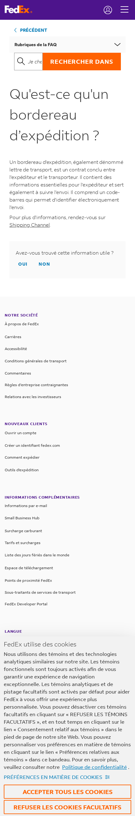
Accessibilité (16, 348)
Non (44, 264)
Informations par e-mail (26, 505)
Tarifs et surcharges (22, 542)
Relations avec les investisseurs (33, 396)
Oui (22, 264)
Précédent (33, 30)
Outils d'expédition (22, 469)
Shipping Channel (29, 224)
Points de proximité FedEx (28, 580)
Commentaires (18, 373)
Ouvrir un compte (20, 432)
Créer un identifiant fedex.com (32, 445)
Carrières (13, 336)
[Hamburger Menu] (124, 4)
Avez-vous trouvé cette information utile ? (65, 253)
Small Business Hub (22, 518)
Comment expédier (22, 457)
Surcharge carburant (23, 530)
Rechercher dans (81, 61)
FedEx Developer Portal (26, 604)
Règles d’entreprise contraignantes (36, 384)
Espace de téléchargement (29, 567)
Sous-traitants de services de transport (40, 592)
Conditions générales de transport (36, 361)
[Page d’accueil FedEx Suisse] (21, 9)
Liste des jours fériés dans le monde (37, 555)
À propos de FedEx (22, 324)
